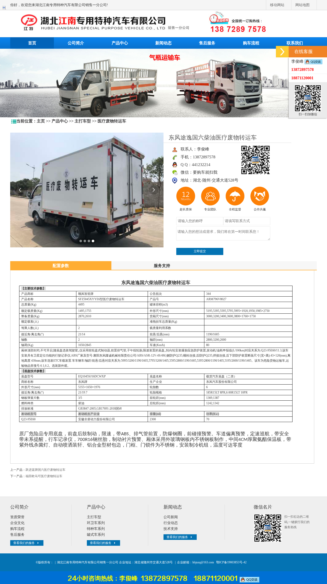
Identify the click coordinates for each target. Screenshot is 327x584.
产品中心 (120, 43)
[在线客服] (282, 51)
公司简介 (76, 43)
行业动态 (171, 523)
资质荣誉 (17, 517)
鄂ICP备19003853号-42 (231, 562)
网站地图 (302, 5)
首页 (32, 43)
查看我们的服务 (24, 543)
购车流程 (251, 43)
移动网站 (277, 5)
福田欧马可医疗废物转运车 (44, 476)
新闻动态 (163, 43)
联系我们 (295, 43)
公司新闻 (171, 517)
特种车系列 (96, 529)
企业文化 (17, 523)
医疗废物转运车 (112, 121)
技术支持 (171, 529)
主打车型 (83, 121)
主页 (41, 121)
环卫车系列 (96, 523)
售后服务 (207, 43)
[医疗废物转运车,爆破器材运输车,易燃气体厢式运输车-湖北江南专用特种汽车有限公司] (163, 23)
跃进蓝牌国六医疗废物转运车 (45, 470)
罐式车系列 (96, 535)
